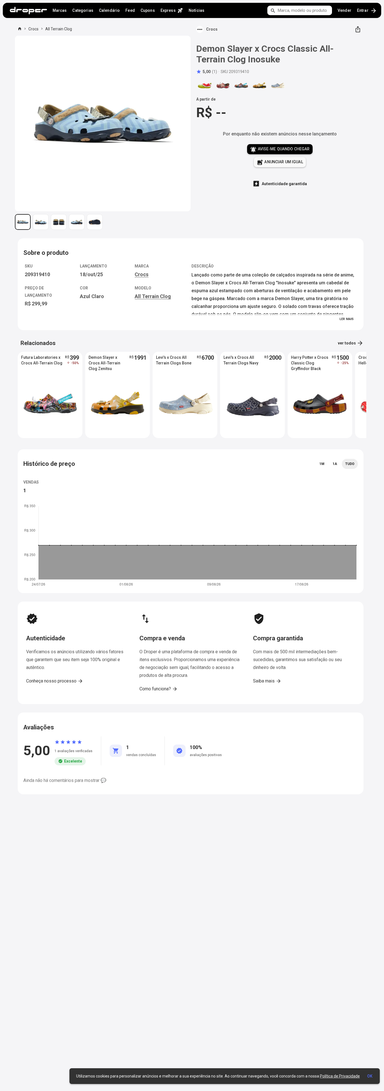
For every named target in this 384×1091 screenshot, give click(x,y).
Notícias (196, 10)
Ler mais (347, 319)
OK (369, 1076)
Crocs (33, 29)
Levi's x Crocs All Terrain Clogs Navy (240, 360)
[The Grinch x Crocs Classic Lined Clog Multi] (204, 85)
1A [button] (335, 464)
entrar (367, 10)
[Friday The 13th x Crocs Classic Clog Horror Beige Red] (222, 85)
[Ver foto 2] (41, 222)
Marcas (60, 10)
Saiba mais (267, 681)
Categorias (82, 10)
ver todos (350, 343)
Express (172, 10)
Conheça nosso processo (54, 681)
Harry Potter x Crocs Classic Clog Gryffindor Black (309, 363)
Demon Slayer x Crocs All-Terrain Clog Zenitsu (104, 363)
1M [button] (321, 464)
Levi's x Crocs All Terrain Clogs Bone (173, 360)
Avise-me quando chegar (280, 149)
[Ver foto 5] (95, 222)
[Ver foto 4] (77, 222)
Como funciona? (158, 689)
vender (344, 10)
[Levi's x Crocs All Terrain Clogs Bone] (277, 85)
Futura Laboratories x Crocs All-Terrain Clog (41, 360)
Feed (130, 10)
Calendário (109, 10)
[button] (206, 71)
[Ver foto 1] (23, 222)
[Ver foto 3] (59, 222)
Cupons (148, 10)
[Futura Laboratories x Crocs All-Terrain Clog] (241, 85)
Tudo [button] (349, 464)
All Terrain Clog (58, 29)
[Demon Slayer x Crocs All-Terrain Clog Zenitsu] (259, 85)
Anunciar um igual (280, 162)
